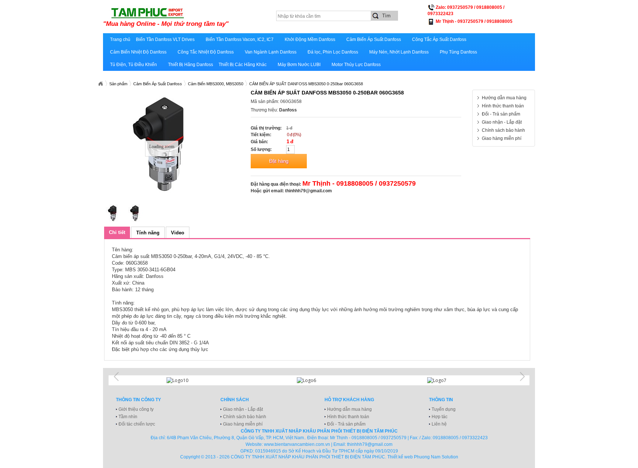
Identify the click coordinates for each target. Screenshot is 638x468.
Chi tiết (117, 232)
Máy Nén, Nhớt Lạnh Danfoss (399, 52)
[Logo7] (449, 380)
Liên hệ (439, 424)
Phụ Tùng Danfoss (458, 52)
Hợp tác (439, 416)
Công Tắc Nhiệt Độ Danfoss (206, 52)
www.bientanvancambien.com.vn (297, 444)
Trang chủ (120, 39)
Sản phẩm (118, 84)
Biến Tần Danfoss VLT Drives (165, 39)
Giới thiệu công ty (136, 409)
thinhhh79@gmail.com (308, 190)
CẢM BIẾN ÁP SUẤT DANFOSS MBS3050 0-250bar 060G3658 (306, 84)
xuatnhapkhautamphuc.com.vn (194, 17)
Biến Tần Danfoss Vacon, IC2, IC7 (240, 39)
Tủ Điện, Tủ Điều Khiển (133, 64)
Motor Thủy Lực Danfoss (356, 64)
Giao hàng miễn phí (501, 138)
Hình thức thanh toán (503, 106)
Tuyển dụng (444, 409)
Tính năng (148, 232)
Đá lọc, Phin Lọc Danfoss (333, 52)
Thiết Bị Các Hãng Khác (243, 64)
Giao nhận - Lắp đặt (502, 122)
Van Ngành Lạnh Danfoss (270, 52)
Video (177, 232)
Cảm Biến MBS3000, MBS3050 (215, 84)
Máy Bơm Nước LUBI (299, 64)
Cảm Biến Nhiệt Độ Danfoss (138, 52)
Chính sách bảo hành (503, 130)
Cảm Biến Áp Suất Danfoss (373, 39)
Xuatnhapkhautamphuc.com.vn (100, 84)
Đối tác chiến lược (137, 424)
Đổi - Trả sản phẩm (501, 114)
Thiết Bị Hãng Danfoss (190, 64)
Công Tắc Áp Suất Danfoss (439, 39)
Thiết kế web (400, 457)
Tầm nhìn (128, 416)
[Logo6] (319, 380)
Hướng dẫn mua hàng (504, 97)
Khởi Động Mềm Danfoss (310, 39)
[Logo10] (189, 380)
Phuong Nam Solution (436, 457)
